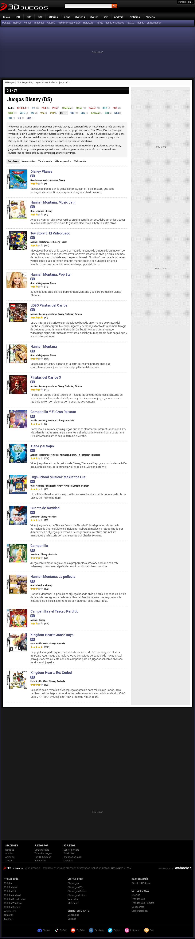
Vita (43, 113)
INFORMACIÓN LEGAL (121, 868)
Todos (11, 108)
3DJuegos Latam (77, 895)
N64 (118, 113)
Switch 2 (80, 17)
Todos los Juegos (115, 22)
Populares (13, 161)
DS (18, 82)
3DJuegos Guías (77, 891)
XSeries (53, 17)
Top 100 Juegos (42, 857)
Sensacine (73, 914)
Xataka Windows (13, 903)
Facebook (99, 930)
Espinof (72, 918)
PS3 (117, 108)
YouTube (80, 930)
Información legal (73, 857)
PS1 (11, 117)
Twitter (117, 930)
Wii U (24, 113)
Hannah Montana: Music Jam (53, 202)
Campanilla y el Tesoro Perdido (54, 611)
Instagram (135, 930)
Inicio (6, 17)
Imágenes (39, 22)
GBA (30, 117)
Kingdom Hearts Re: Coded (51, 673)
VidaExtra (73, 899)
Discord (46, 930)
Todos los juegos (43, 853)
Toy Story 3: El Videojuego (50, 233)
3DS (106, 108)
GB (21, 117)
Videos (150, 17)
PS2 (74, 113)
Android (118, 17)
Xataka (8, 883)
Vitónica (135, 894)
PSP (53, 113)
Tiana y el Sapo (42, 446)
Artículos (9, 857)
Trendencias (138, 898)
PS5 (29, 17)
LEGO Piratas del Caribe (48, 305)
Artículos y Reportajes (69, 22)
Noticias (135, 17)
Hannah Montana (43, 346)
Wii (34, 113)
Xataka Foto (10, 891)
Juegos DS (26, 82)
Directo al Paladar (140, 883)
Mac (84, 113)
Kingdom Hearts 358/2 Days (51, 635)
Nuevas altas (28, 161)
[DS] (141, 23)
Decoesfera (137, 906)
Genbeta (8, 915)
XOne (67, 17)
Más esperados (63, 161)
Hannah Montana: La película (52, 577)
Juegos (13, 868)
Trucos (99, 22)
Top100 (130, 22)
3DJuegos (10, 82)
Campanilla (39, 546)
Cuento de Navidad (45, 508)
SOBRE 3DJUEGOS (100, 868)
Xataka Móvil (11, 887)
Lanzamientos (154, 22)
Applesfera (10, 911)
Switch (94, 17)
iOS (106, 17)
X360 (12, 113)
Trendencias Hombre (142, 902)
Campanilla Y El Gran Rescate (53, 412)
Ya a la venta (45, 161)
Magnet (8, 919)
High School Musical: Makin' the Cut (57, 477)
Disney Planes (41, 171)
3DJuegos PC (75, 887)
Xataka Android (12, 895)
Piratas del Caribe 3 (45, 377)
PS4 (40, 17)
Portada (6, 22)
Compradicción (139, 910)
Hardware (88, 22)
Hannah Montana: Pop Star (51, 274)
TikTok (63, 930)
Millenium (73, 903)
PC (18, 17)
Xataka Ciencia (12, 907)
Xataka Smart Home (15, 899)
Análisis (51, 22)
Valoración (80, 161)
